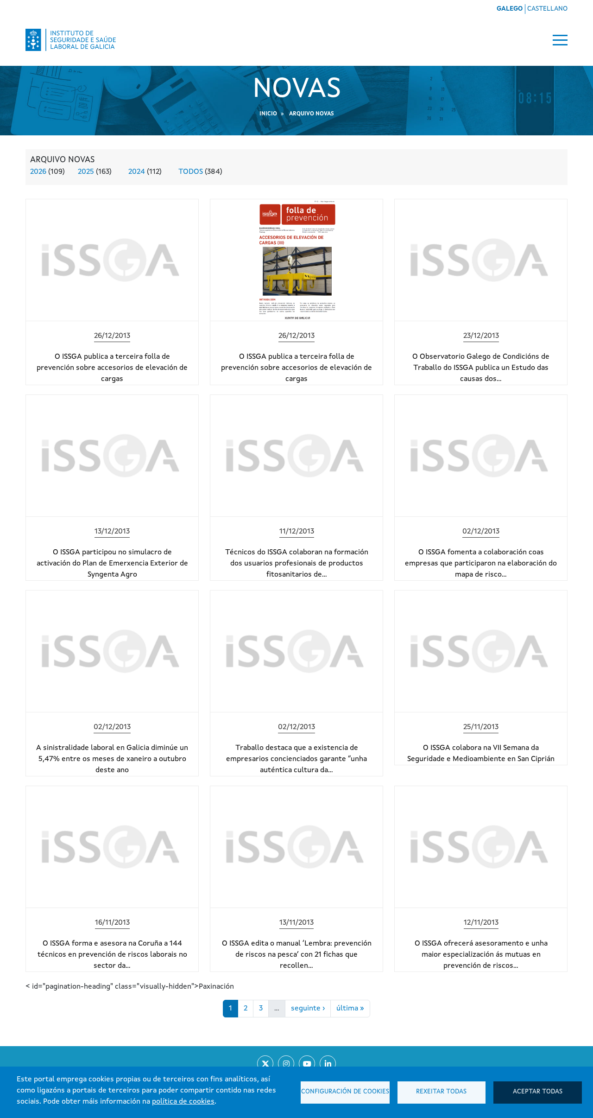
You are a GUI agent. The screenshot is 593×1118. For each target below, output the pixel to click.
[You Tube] (307, 1063)
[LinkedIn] (328, 1063)
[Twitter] (265, 1063)
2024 (136, 172)
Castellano (547, 9)
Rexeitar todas (441, 1092)
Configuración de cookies (345, 1092)
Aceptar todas (537, 1092)
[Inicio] (70, 39)
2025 (86, 172)
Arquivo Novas (311, 114)
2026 (38, 172)
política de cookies (183, 1101)
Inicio (268, 114)
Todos (190, 172)
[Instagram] (286, 1063)
